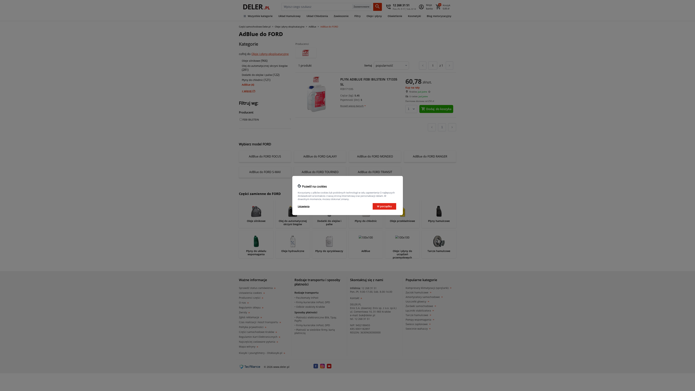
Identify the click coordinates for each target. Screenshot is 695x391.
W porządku (384, 206)
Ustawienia (303, 206)
